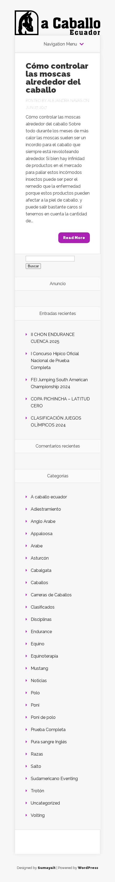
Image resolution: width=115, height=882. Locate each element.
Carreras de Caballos (51, 594)
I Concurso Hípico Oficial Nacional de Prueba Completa (55, 360)
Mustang (39, 668)
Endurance (41, 631)
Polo (35, 692)
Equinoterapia (44, 656)
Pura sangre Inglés (49, 741)
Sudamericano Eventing (54, 778)
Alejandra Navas (65, 101)
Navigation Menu (60, 44)
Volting (38, 815)
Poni (35, 705)
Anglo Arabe (43, 521)
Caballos (39, 582)
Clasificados (43, 607)
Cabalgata (41, 570)
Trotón (37, 790)
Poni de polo (43, 717)
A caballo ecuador (49, 496)
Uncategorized (45, 803)
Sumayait (47, 868)
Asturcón (40, 558)
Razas (37, 754)
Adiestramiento (46, 509)
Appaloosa (41, 533)
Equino (37, 643)
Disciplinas (41, 619)
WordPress (88, 868)
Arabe (37, 545)
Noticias (39, 680)
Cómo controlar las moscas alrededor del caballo (57, 78)
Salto (36, 766)
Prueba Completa (48, 729)
